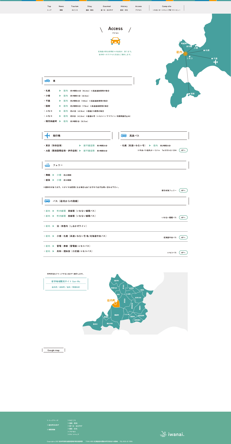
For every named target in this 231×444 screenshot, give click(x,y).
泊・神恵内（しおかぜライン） (72, 225)
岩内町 (54, 287)
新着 (61, 8)
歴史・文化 (124, 8)
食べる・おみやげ (107, 8)
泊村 (69, 287)
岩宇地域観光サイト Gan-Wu (65, 281)
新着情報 (52, 429)
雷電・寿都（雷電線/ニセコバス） (74, 245)
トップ (49, 8)
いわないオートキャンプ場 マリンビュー (166, 8)
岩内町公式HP (54, 425)
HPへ (183, 150)
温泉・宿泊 (89, 8)
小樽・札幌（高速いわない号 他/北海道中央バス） (82, 235)
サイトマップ (74, 434)
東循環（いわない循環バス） (82, 210)
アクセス (138, 8)
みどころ (74, 8)
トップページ (53, 420)
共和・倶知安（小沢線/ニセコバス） (75, 251)
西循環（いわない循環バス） (82, 215)
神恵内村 (76, 287)
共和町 (62, 287)
